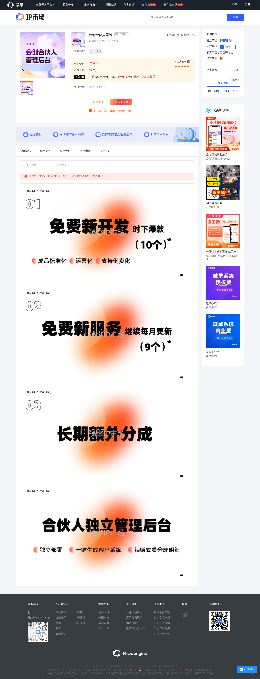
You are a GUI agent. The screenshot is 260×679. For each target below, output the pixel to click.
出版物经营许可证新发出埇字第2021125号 (188, 673)
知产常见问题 (162, 617)
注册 (247, 4)
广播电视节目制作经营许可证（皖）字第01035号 (133, 673)
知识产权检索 (162, 623)
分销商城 (61, 612)
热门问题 (103, 623)
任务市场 (129, 4)
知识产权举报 (162, 628)
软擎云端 (68, 4)
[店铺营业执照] (221, 58)
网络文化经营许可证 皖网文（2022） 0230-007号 (75, 673)
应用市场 (110, 4)
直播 (58, 623)
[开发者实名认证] (222, 40)
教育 (58, 628)
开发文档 (103, 628)
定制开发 (80, 623)
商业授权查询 (162, 633)
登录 (235, 4)
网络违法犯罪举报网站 (197, 670)
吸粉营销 (61, 633)
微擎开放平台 (44, 4)
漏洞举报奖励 (162, 612)
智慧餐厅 (61, 617)
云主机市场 (170, 4)
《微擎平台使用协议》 (120, 110)
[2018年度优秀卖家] (230, 40)
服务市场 (90, 4)
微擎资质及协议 (135, 628)
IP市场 (146, 4)
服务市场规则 (134, 612)
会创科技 (212, 34)
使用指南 (103, 617)
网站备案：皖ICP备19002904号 (67, 670)
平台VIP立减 (120, 101)
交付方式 (79, 87)
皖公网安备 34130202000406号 (159, 670)
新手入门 (103, 612)
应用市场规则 (134, 617)
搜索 (235, 17)
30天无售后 (121, 76)
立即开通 (146, 76)
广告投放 (80, 617)
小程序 (79, 612)
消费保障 (131, 623)
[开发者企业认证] (226, 40)
